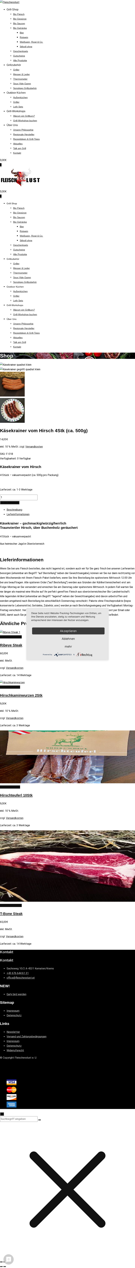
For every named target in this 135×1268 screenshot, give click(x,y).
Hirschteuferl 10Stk (16, 795)
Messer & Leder (21, 74)
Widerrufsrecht (15, 1050)
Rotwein (24, 37)
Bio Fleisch (19, 14)
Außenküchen (20, 97)
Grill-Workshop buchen (25, 120)
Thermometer (20, 79)
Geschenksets (20, 51)
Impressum (13, 1010)
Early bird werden (16, 994)
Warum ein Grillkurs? (24, 116)
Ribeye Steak (11, 645)
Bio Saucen (19, 23)
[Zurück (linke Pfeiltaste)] (1, 1266)
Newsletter (13, 1031)
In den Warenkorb (9, 502)
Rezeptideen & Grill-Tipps (26, 139)
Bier (22, 32)
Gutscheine (19, 55)
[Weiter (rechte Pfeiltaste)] (4, 1266)
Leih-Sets (18, 106)
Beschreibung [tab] (14, 509)
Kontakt (17, 153)
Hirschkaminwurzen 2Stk (21, 695)
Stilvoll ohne (26, 46)
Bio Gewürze (20, 19)
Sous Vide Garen (22, 83)
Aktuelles (18, 143)
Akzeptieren (68, 631)
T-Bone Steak (11, 914)
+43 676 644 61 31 (18, 973)
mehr (68, 646)
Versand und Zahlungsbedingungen (26, 1036)
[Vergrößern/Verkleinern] (1, 1261)
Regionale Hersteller (23, 134)
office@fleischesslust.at (21, 977)
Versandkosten (34, 446)
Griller (16, 69)
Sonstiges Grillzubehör (25, 88)
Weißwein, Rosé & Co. (31, 42)
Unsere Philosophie (23, 129)
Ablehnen (68, 638)
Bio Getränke (20, 28)
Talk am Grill (19, 148)
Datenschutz (14, 1015)
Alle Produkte (20, 60)
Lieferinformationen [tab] (18, 514)
